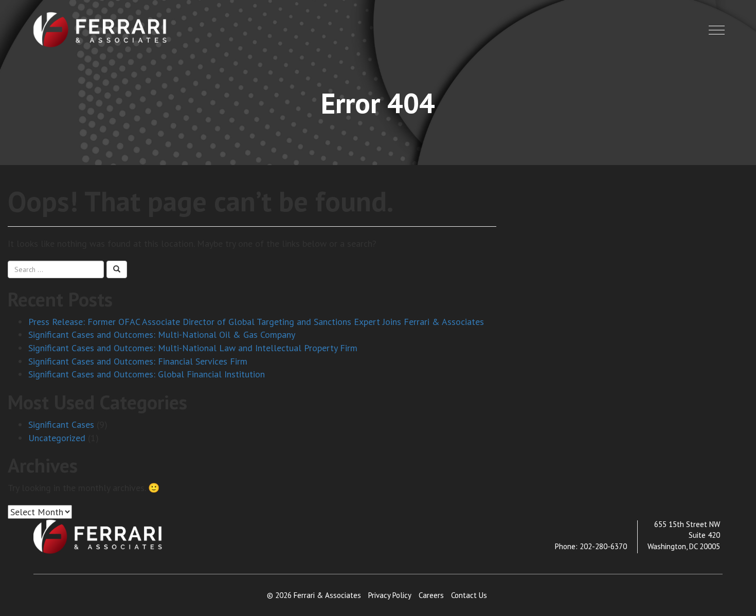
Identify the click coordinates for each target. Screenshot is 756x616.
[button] (716, 30)
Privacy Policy (389, 595)
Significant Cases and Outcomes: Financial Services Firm (137, 361)
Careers (431, 595)
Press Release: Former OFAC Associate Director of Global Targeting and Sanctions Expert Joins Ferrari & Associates (256, 322)
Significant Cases (61, 424)
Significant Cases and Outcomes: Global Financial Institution (146, 374)
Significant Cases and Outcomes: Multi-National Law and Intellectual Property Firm (192, 348)
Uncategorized (56, 438)
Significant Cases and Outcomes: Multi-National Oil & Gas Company (161, 334)
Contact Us (469, 595)
